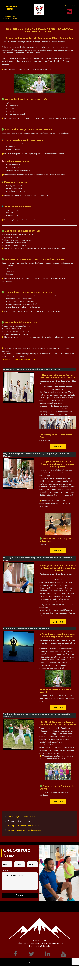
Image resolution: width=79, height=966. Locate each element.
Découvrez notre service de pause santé (18, 359)
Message (5, 870)
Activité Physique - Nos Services (21, 816)
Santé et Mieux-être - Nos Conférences (24, 830)
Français (73, 5)
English (66, 5)
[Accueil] (39, 9)
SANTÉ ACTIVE (39, 940)
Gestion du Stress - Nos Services (21, 821)
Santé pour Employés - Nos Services (23, 825)
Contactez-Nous (11, 7)
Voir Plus (58, 446)
